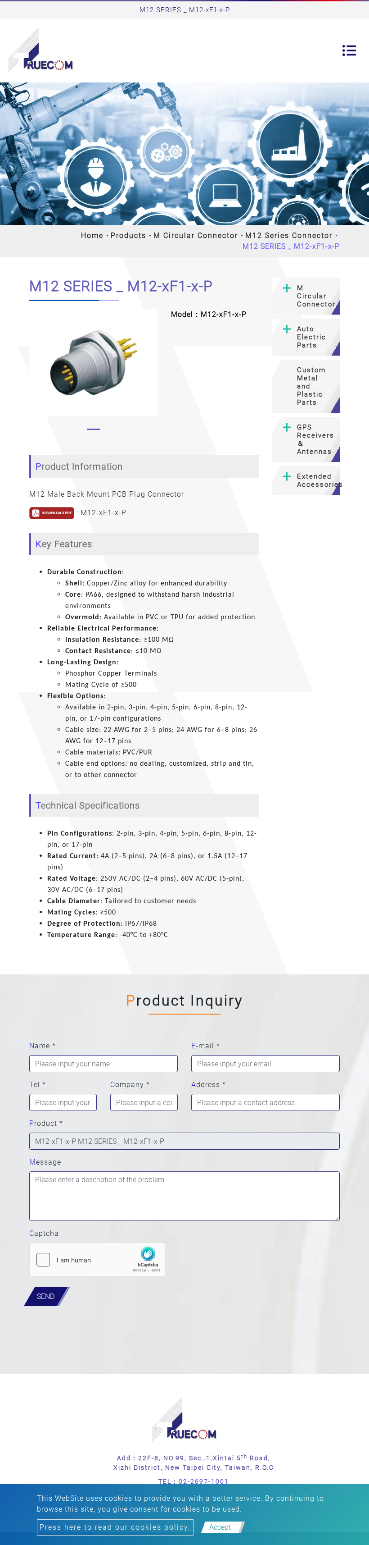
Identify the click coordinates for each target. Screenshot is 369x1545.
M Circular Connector (195, 235)
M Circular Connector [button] (316, 296)
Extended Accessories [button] (318, 480)
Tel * (37, 1084)
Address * (208, 1084)
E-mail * (205, 1046)
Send (45, 1296)
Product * (46, 1123)
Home (92, 235)
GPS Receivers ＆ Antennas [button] (315, 439)
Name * (42, 1046)
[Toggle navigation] (349, 50)
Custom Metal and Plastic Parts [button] (311, 386)
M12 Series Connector (289, 235)
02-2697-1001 (204, 1481)
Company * (130, 1084)
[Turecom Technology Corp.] (41, 50)
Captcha (44, 1233)
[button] (33, 371)
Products (128, 235)
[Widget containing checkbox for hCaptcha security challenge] (97, 1260)
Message (45, 1162)
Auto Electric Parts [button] (311, 337)
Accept (220, 1527)
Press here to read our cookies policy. (115, 1527)
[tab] (306, 296)
